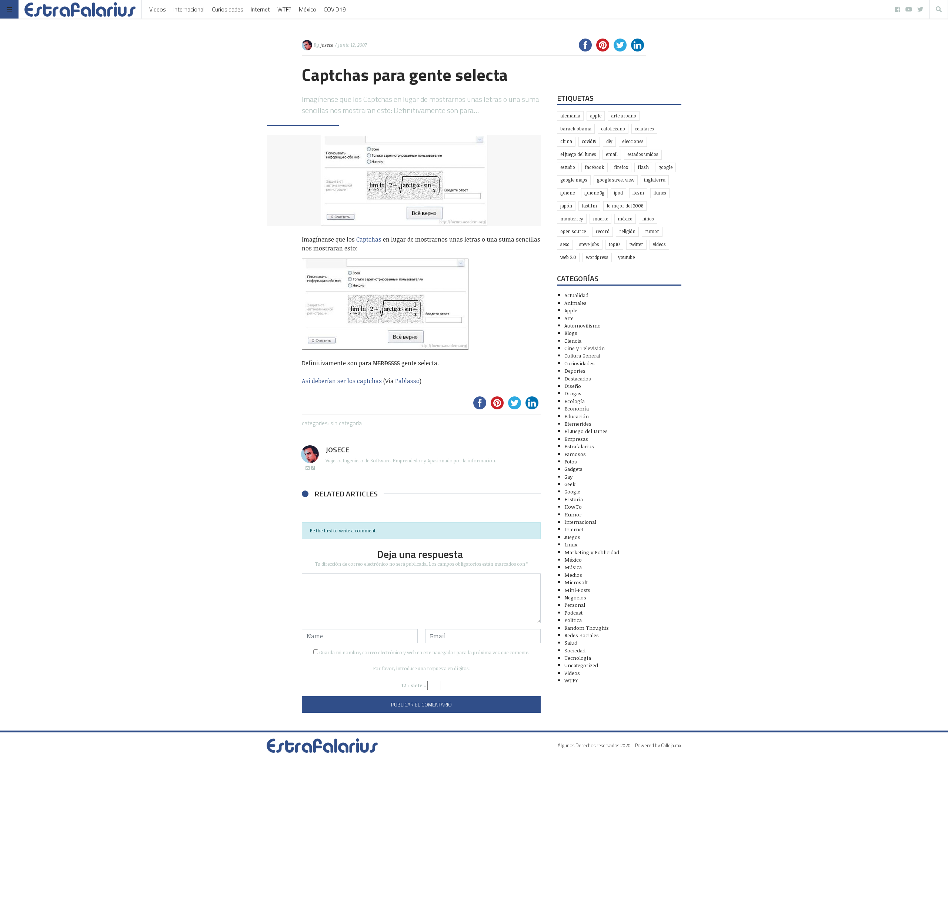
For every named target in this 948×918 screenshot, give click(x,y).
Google (665, 167)
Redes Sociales (581, 635)
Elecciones (633, 141)
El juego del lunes (578, 154)
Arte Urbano (623, 116)
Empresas (576, 438)
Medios (573, 574)
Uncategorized (581, 665)
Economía (576, 408)
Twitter (636, 244)
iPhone (567, 193)
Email (612, 154)
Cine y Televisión (584, 348)
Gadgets (573, 468)
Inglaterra (654, 180)
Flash (643, 167)
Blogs (570, 332)
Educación (576, 416)
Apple (595, 116)
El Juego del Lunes (586, 431)
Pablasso (407, 381)
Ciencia (572, 340)
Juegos (572, 537)
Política (573, 619)
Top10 (614, 244)
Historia (573, 499)
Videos (157, 9)
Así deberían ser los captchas (342, 381)
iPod (618, 193)
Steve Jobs (589, 244)
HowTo (573, 506)
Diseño (572, 385)
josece (326, 44)
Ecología (574, 401)
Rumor (652, 231)
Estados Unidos (642, 154)
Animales (575, 302)
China (566, 141)
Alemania (570, 116)
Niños (648, 219)
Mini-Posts (577, 589)
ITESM (638, 193)
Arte (569, 318)
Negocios (575, 597)
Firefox (621, 167)
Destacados (577, 378)
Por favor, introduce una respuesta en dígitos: (421, 668)
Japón (566, 206)
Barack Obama (575, 129)
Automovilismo (582, 325)
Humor (572, 514)
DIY (609, 141)
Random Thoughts (586, 627)
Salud (570, 642)
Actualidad (576, 295)
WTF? (284, 9)
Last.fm (589, 206)
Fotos (570, 461)
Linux (570, 544)
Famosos (575, 454)
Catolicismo (613, 129)
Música (573, 567)
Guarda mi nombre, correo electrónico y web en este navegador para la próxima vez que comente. (424, 652)
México (307, 9)
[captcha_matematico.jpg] (421, 304)
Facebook (594, 167)
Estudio (567, 167)
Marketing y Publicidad (591, 552)
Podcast (573, 612)
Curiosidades (227, 9)
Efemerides (577, 423)
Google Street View (615, 180)
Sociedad (574, 650)
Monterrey (571, 219)
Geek (569, 484)
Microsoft (576, 582)
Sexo (565, 244)
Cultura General (582, 355)
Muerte (600, 219)
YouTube (626, 257)
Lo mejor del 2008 (625, 206)
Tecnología (577, 657)
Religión (627, 231)
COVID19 (335, 9)
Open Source (573, 231)
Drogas (572, 393)
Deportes (574, 370)
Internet (260, 9)
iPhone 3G (594, 193)
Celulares (644, 129)
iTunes (660, 193)
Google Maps (573, 180)
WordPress (597, 257)
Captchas (368, 239)
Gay (568, 476)
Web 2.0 (568, 257)
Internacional (188, 9)
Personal (574, 604)
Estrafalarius (579, 446)
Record (602, 231)
